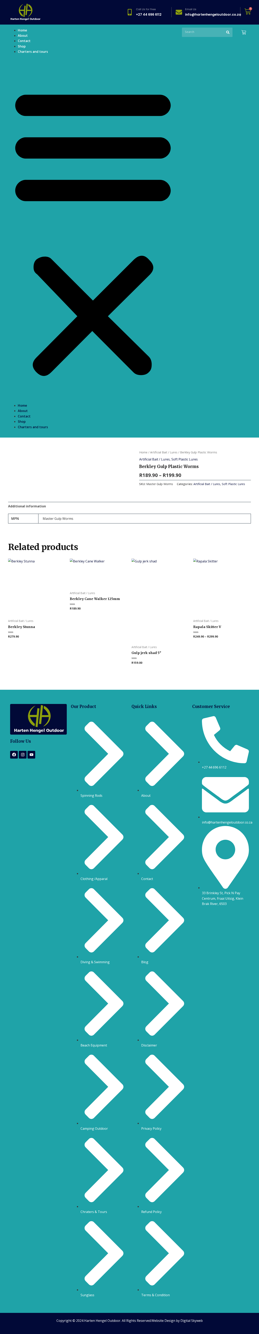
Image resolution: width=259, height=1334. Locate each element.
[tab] (27, 506)
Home (22, 30)
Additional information (27, 506)
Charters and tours (33, 51)
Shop (22, 46)
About (23, 35)
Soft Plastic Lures (184, 459)
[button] (93, 231)
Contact (24, 41)
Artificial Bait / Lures (163, 452)
